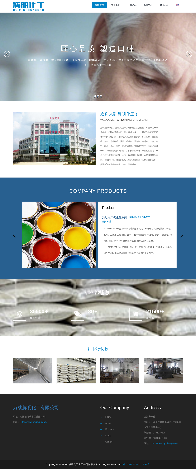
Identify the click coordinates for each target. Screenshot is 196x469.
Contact (109, 441)
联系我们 (164, 5)
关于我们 (115, 5)
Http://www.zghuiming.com (33, 422)
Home (108, 417)
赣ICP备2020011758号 (136, 464)
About (108, 423)
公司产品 (132, 5)
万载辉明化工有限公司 (36, 407)
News (108, 435)
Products (109, 429)
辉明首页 (99, 5)
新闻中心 (148, 5)
